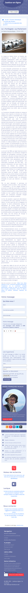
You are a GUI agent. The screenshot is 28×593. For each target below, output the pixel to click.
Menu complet (14, 12)
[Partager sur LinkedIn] (20, 427)
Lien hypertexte (7, 367)
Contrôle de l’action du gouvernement (17, 287)
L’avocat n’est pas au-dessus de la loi (13, 442)
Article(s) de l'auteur (7, 419)
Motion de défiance (21, 288)
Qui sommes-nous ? (9, 545)
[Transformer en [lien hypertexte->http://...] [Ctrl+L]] (9, 331)
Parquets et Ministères (10, 440)
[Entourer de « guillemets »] (13, 331)
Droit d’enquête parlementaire (8, 288)
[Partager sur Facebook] (14, 427)
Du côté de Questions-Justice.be (12, 535)
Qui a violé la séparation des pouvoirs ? (13, 454)
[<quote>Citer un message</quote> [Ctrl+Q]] (11, 331)
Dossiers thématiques (15, 19)
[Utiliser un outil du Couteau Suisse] (15, 331)
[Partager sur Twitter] (17, 427)
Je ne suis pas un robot (11, 572)
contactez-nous (19, 525)
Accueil (6, 19)
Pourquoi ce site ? (8, 547)
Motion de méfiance (6, 290)
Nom (4, 305)
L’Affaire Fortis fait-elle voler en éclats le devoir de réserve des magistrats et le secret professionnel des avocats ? (15, 447)
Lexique (6, 538)
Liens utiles (7, 558)
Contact (6, 554)
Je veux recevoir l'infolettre (11, 377)
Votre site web (6, 315)
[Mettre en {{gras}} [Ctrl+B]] (4, 331)
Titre (4, 363)
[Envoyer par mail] (7, 427)
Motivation (15, 290)
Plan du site (7, 549)
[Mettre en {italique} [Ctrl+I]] (6, 331)
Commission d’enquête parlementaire (18, 284)
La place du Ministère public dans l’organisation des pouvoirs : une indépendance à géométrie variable (15, 436)
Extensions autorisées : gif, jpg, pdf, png (13, 373)
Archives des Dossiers (9, 21)
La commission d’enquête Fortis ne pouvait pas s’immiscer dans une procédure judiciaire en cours (15, 459)
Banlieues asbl (15, 584)
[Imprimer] (10, 427)
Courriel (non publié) (8, 310)
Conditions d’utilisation (10, 556)
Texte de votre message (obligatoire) (12, 324)
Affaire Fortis (20, 283)
